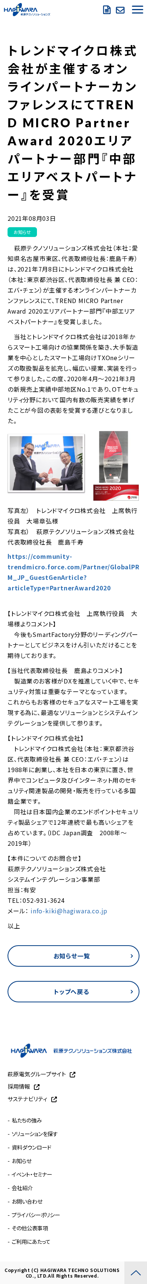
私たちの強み (27, 1120)
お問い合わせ (121, 9)
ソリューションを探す (35, 1134)
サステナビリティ (27, 1099)
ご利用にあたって (31, 1241)
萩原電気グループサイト (37, 1074)
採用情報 (19, 1086)
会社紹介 (22, 1188)
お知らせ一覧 (72, 955)
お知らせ (22, 232)
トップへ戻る (71, 991)
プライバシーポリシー (36, 1215)
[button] (137, 9)
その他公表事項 (30, 1228)
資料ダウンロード (107, 9)
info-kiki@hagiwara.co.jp (68, 910)
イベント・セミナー (32, 1174)
